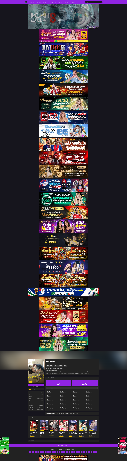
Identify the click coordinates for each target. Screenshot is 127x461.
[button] (63, 16)
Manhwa (41, 394)
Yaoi (65, 365)
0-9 (33, 451)
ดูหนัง (66, 445)
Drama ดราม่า (50, 365)
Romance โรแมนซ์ (58, 365)
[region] (63, 16)
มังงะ (59, 445)
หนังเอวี (62, 445)
